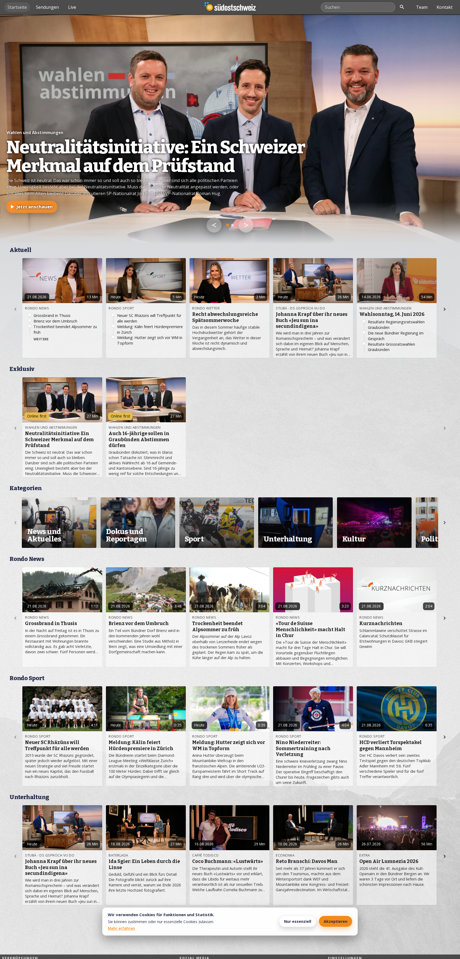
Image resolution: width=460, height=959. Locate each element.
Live (72, 7)
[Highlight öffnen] (230, 128)
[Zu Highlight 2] (232, 225)
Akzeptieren (335, 921)
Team (422, 7)
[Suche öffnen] (402, 7)
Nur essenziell (297, 921)
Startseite (17, 7)
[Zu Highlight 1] (227, 225)
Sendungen (47, 7)
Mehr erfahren (121, 928)
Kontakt (445, 7)
